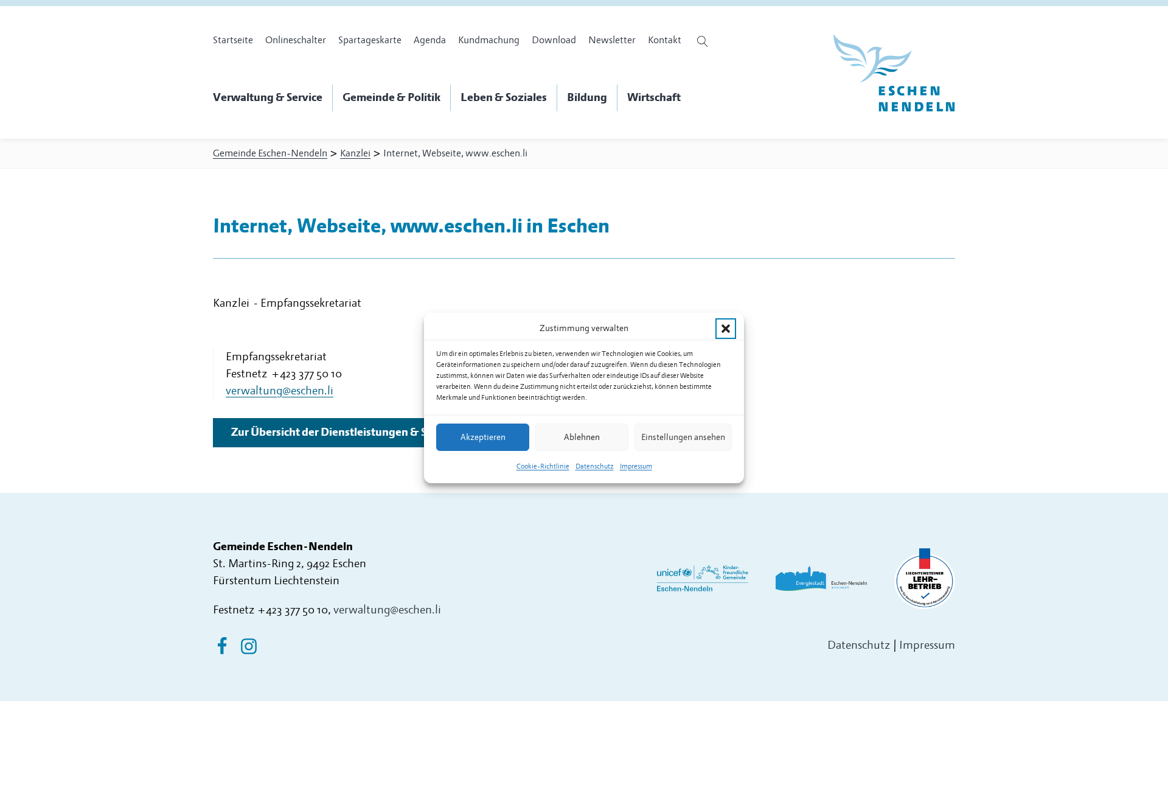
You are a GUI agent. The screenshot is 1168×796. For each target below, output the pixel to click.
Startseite (233, 40)
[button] (726, 329)
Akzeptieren (483, 437)
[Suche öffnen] (704, 41)
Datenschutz (594, 466)
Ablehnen (582, 437)
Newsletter (612, 40)
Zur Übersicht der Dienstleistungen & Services (346, 432)
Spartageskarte (369, 40)
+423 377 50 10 (292, 610)
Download (554, 40)
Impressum (636, 466)
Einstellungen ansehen (683, 437)
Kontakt (664, 40)
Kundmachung (489, 40)
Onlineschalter (295, 40)
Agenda (430, 40)
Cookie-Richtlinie (542, 466)
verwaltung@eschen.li (387, 610)
